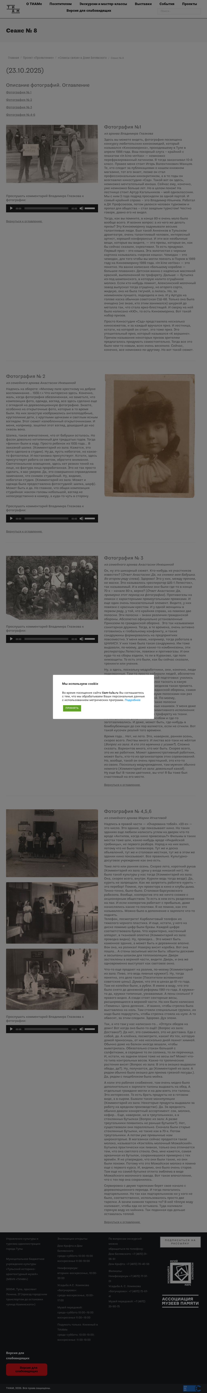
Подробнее (132, 700)
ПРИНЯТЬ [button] (72, 708)
